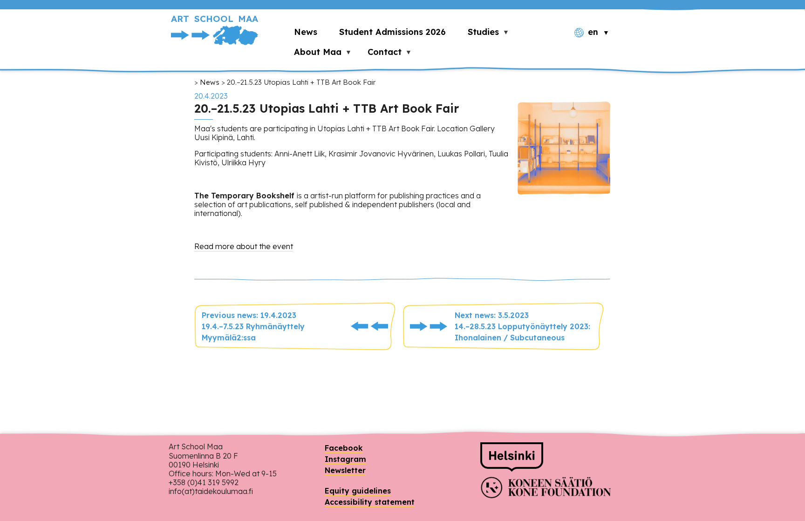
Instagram (345, 459)
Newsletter (345, 470)
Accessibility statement (370, 502)
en (593, 32)
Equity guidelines (358, 490)
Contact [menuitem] (379, 54)
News (209, 82)
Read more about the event (243, 246)
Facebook (344, 448)
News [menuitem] (305, 32)
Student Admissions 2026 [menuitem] (392, 32)
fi (592, 48)
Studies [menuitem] (478, 34)
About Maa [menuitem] (312, 54)
